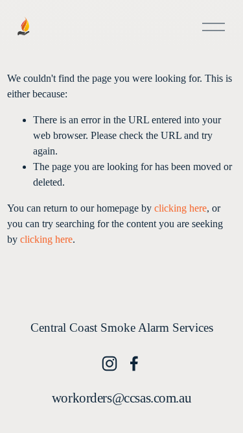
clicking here (180, 208)
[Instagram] (109, 363)
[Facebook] (134, 363)
